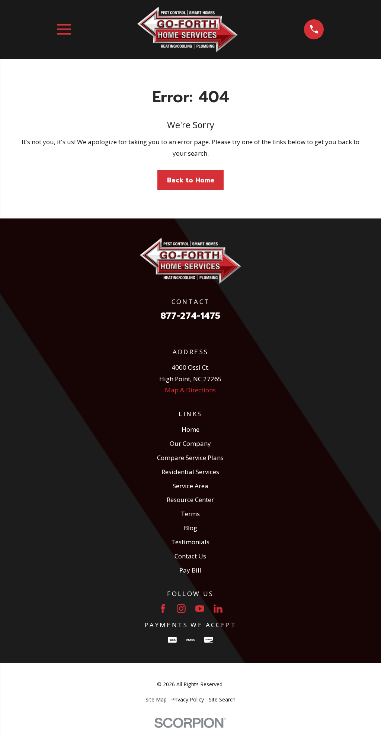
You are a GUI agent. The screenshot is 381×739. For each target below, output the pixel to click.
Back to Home (190, 180)
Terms (190, 513)
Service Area (190, 486)
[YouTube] (199, 608)
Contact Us (190, 556)
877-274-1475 (190, 316)
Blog (190, 528)
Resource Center (190, 499)
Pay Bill (190, 570)
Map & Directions (190, 390)
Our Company (190, 443)
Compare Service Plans (190, 457)
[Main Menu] (64, 29)
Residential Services (190, 471)
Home (190, 429)
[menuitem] (156, 699)
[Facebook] (163, 608)
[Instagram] (181, 608)
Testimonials (190, 542)
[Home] (187, 29)
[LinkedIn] (218, 608)
